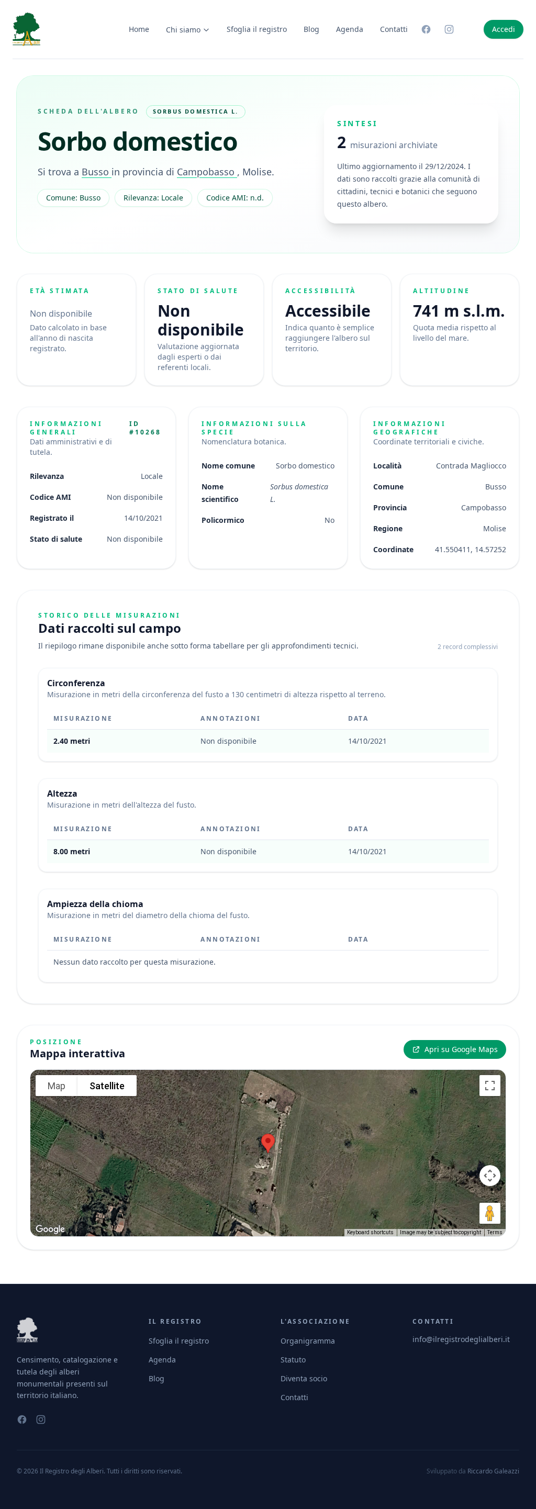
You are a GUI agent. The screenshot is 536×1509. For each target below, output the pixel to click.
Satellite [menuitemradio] (107, 1085)
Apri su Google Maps (461, 1049)
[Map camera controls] (489, 1175)
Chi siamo (183, 30)
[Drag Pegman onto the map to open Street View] (489, 1213)
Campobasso (207, 171)
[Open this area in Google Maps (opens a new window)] (50, 1229)
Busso (96, 171)
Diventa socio (304, 1378)
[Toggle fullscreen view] (489, 1085)
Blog (311, 29)
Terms (494, 1232)
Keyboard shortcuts (370, 1232)
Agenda (349, 29)
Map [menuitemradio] (56, 1085)
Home (139, 29)
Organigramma (308, 1341)
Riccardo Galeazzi (493, 1471)
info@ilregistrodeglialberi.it (461, 1339)
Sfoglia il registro (257, 29)
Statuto (293, 1360)
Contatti (394, 29)
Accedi (503, 29)
